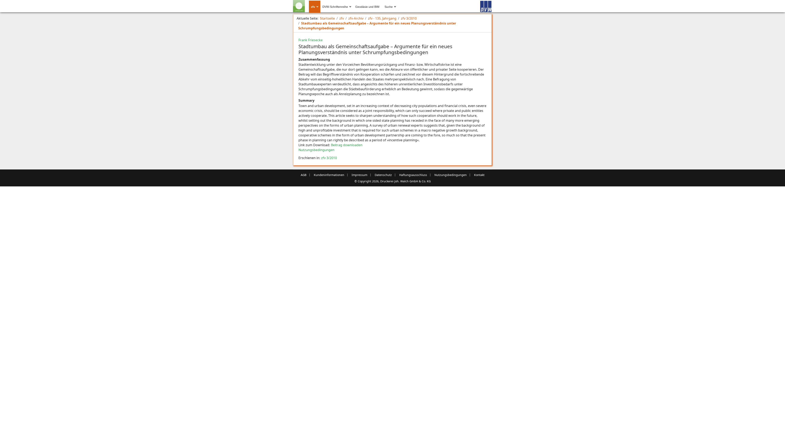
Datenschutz (383, 175)
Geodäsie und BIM (367, 6)
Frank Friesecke (310, 40)
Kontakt (479, 175)
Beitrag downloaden (346, 145)
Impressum (359, 175)
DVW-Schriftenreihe (335, 6)
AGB (303, 175)
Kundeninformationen (329, 175)
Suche (389, 6)
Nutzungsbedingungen (316, 150)
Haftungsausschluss (413, 175)
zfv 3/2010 (329, 158)
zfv (313, 6)
